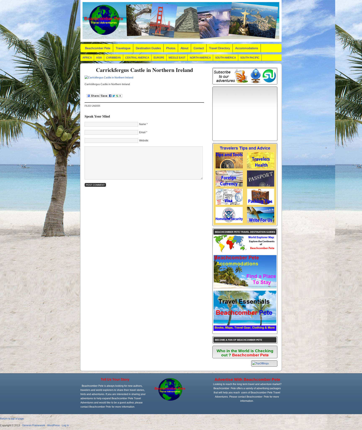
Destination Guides (148, 48)
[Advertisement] (244, 114)
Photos (170, 48)
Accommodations (246, 48)
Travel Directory (219, 48)
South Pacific (249, 57)
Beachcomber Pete (97, 48)
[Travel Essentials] (244, 330)
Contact (199, 48)
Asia (99, 57)
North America (200, 57)
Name (142, 124)
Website (143, 140)
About (184, 48)
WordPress (53, 425)
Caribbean (113, 57)
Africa (87, 57)
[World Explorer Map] (244, 252)
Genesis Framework (33, 425)
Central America (137, 57)
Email (142, 132)
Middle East (177, 57)
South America (225, 57)
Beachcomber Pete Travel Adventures (181, 21)
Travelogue (123, 48)
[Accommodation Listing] (245, 287)
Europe (159, 57)
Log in (65, 425)
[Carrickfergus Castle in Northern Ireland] (109, 77)
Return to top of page (12, 418)
